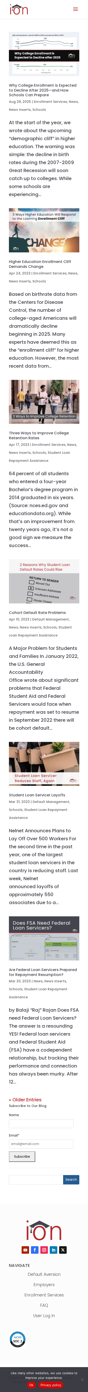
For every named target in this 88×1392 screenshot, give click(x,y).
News (73, 101)
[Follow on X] (63, 1250)
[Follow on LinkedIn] (53, 1250)
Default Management (50, 619)
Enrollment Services (50, 101)
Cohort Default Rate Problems (37, 612)
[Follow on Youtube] (25, 1250)
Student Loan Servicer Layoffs (37, 795)
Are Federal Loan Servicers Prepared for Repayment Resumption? (43, 972)
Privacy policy (51, 1385)
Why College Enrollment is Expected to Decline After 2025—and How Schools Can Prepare (43, 90)
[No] (82, 1379)
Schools (39, 109)
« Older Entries (25, 1099)
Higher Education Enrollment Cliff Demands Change (40, 264)
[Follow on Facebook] (34, 1250)
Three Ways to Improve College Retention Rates (39, 435)
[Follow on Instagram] (44, 1250)
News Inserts (20, 109)
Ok (31, 1385)
